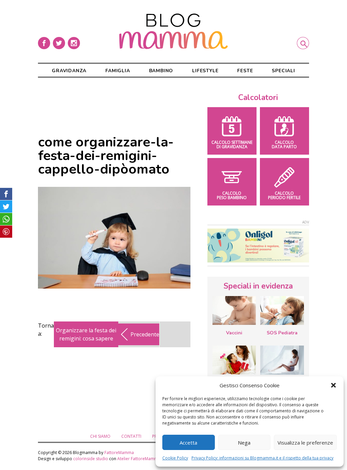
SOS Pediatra (282, 333)
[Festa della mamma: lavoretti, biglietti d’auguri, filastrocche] (234, 360)
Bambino (161, 70)
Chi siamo (100, 436)
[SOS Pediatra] (282, 310)
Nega (244, 442)
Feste (245, 70)
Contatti (131, 436)
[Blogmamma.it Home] (173, 31)
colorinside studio (90, 459)
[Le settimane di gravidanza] (282, 360)
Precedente (144, 334)
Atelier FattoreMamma (138, 459)
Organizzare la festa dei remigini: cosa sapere (86, 334)
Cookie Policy (175, 458)
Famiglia (117, 70)
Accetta (188, 442)
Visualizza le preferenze (305, 442)
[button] (333, 385)
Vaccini (234, 333)
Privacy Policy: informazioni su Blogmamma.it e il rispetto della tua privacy (262, 458)
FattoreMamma (119, 452)
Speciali (283, 70)
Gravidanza (69, 70)
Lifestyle (205, 70)
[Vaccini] (234, 310)
